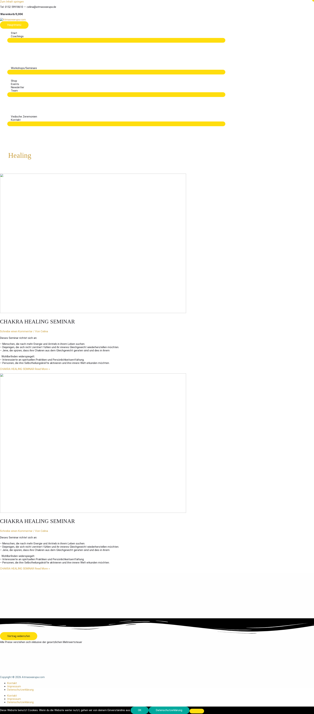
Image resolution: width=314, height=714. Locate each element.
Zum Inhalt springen (12, 1)
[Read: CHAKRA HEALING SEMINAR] (93, 312)
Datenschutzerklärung (20, 689)
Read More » (25, 369)
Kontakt (12, 683)
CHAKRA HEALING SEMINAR (37, 321)
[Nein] (197, 711)
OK (139, 710)
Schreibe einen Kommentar (16, 331)
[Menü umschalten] (116, 40)
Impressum (14, 686)
